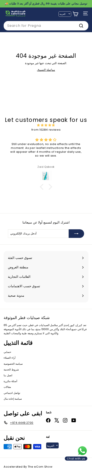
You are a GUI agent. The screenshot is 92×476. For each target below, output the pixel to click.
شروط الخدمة (11, 369)
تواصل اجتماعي (12, 393)
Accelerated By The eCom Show (28, 467)
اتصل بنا (8, 375)
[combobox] (46, 25)
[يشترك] (76, 233)
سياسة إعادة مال (13, 398)
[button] (43, 187)
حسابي (7, 352)
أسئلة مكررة (10, 381)
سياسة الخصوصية (13, 364)
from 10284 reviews (46, 130)
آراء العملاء (9, 358)
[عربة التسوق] (75, 14)
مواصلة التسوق (46, 70)
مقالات (7, 387)
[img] (46, 125)
